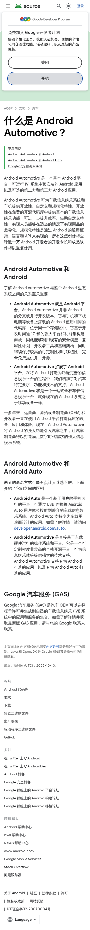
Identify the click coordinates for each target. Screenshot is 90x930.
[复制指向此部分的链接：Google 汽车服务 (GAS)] (74, 595)
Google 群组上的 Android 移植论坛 (31, 806)
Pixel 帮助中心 (15, 835)
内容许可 (52, 646)
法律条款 (49, 893)
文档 (22, 108)
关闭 (45, 62)
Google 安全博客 (17, 782)
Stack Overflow (16, 867)
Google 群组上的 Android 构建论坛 (31, 798)
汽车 (35, 108)
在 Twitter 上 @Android (22, 758)
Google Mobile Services (22, 859)
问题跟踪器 (13, 875)
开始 (45, 78)
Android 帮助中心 (18, 827)
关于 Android (14, 893)
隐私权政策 (15, 901)
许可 (64, 893)
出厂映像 (11, 721)
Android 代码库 (16, 689)
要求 (7, 697)
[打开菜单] (8, 6)
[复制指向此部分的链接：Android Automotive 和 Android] (32, 278)
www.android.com (19, 851)
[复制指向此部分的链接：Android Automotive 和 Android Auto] (47, 472)
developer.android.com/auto (39, 528)
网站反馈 (37, 901)
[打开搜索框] (59, 6)
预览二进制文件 (16, 713)
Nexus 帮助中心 (16, 843)
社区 (33, 893)
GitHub (9, 737)
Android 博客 (14, 774)
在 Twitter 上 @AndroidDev (25, 766)
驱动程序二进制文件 (20, 729)
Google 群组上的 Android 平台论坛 (31, 790)
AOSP (8, 108)
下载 (7, 705)
